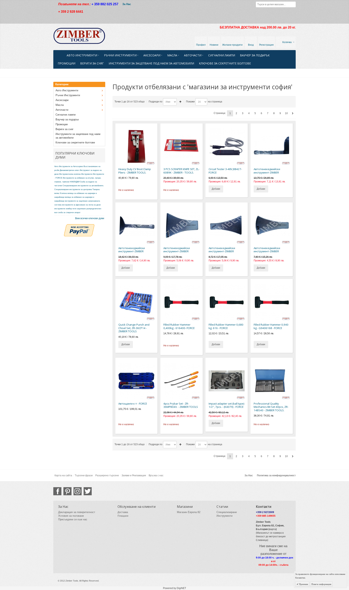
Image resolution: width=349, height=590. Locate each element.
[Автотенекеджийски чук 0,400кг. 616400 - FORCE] (181, 302)
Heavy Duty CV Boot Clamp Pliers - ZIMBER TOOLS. (134, 170)
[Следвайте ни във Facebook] (57, 491)
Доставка (123, 512)
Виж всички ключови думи (89, 218)
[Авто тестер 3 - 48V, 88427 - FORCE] (227, 146)
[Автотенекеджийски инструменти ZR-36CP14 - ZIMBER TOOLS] (136, 302)
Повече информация (321, 584)
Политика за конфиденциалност (276, 475)
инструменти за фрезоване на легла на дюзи (81, 205)
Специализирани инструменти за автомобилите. (83, 186)
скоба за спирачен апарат (69, 212)
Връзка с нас (156, 475)
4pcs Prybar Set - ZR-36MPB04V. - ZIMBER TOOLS (180, 405)
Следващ (293, 113)
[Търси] (293, 4)
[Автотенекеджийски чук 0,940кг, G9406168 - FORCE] (272, 302)
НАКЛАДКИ (74, 182)
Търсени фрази (84, 475)
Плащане (123, 515)
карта (272, 529)
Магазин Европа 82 (188, 512)
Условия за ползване (71, 515)
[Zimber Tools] (79, 36)
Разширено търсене (107, 475)
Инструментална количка (70, 174)
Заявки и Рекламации (134, 475)
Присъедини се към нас (72, 519)
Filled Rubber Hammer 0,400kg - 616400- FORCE (179, 326)
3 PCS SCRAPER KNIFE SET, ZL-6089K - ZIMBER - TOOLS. (181, 170)
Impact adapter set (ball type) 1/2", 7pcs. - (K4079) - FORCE (226, 405)
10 (286, 113)
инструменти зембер (63, 209)
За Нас (126, 4)
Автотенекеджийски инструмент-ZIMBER (267, 170)
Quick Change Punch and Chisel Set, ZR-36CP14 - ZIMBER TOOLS (133, 328)
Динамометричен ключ (69, 170)
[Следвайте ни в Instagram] (78, 491)
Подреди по (155, 101)
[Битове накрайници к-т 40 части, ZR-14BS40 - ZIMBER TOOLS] (272, 381)
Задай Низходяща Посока (180, 102)
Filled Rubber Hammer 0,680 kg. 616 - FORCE (226, 326)
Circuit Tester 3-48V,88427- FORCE (225, 170)
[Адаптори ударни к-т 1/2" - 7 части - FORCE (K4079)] (227, 381)
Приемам (303, 584)
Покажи (190, 101)
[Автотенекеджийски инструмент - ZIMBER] (272, 146)
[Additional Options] (79, 226)
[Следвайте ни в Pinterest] (67, 491)
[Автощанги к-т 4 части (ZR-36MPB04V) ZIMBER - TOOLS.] (181, 381)
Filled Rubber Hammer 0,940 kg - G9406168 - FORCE (271, 326)
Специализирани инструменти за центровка (73, 189)
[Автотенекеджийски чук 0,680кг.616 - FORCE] (227, 302)
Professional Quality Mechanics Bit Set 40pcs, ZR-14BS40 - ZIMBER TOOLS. (271, 407)
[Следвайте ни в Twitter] (88, 491)
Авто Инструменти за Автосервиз (68, 166)
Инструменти (86, 174)
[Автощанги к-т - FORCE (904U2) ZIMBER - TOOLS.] (136, 381)
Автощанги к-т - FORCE (132, 403)
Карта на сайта (63, 475)
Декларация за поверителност (76, 512)
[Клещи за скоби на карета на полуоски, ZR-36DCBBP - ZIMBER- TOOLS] (136, 146)
